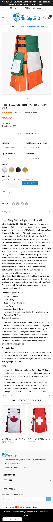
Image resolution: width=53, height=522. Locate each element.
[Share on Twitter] (17, 203)
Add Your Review (31, 113)
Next (48, 422)
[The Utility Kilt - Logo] (9, 453)
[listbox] (26, 169)
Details (6, 212)
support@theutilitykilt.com (16, 467)
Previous (4, 422)
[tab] (26, 212)
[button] (25, 99)
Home (11, 27)
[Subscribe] (48, 499)
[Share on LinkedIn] (26, 203)
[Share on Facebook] (13, 203)
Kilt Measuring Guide (15, 344)
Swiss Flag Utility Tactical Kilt (19, 439)
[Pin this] (22, 203)
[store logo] (26, 17)
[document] (26, 515)
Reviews (7, 395)
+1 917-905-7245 (12, 463)
